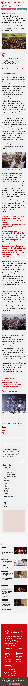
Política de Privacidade (10, 476)
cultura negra (19, 423)
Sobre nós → (17, 2)
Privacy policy (16, 683)
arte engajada (11, 423)
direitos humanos (6, 425)
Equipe (7, 653)
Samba (4, 427)
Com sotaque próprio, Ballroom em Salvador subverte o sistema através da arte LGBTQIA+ (6, 590)
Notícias (18, 651)
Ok (10, 683)
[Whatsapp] (3, 62)
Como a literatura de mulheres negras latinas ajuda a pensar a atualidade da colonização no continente (7, 576)
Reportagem (5, 559)
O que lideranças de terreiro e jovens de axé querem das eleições (7, 563)
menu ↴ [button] (25, 2)
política (17, 425)
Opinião (4, 13)
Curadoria (6, 490)
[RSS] (10, 62)
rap (25, 425)
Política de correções (9, 474)
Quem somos (7, 467)
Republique (7, 478)
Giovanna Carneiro (7, 596)
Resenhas (6, 492)
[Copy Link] (8, 62)
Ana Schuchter (6, 567)
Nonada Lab (7, 471)
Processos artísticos (8, 9)
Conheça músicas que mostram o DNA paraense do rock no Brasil (7, 551)
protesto (21, 425)
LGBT (12, 425)
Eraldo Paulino (6, 556)
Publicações (7, 469)
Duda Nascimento (6, 582)
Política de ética (8, 472)
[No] (26, 681)
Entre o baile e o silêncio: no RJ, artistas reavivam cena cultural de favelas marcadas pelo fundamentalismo (6, 605)
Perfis (5, 486)
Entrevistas (7, 488)
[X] (13, 62)
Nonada (10, 55)
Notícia (6, 483)
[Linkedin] (5, 62)
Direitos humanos (10, 13)
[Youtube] (15, 62)
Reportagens (7, 485)
